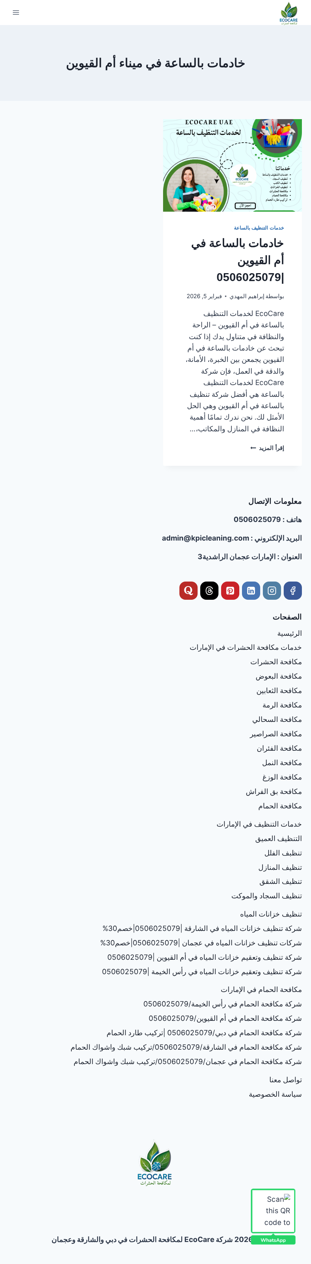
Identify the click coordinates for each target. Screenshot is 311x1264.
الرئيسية (289, 633)
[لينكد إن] (251, 591)
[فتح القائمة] (16, 13)
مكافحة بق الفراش (274, 791)
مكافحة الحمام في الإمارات (261, 989)
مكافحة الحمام (280, 806)
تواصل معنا (285, 1079)
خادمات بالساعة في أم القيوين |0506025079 (237, 260)
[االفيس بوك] (293, 591)
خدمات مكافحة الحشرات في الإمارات (246, 647)
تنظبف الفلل (283, 853)
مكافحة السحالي (277, 719)
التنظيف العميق (278, 838)
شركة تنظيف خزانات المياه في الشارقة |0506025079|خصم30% (202, 928)
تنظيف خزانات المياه (271, 914)
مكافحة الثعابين (279, 690)
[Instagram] (272, 591)
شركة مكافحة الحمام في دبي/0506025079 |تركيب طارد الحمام (204, 1032)
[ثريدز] (209, 591)
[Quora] (188, 591)
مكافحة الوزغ (282, 777)
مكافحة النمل (282, 762)
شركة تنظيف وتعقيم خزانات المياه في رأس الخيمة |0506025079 (202, 971)
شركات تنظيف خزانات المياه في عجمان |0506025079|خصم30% (201, 943)
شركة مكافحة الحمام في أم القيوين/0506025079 (225, 1018)
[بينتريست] (230, 591)
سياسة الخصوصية (275, 1094)
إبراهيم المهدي (246, 296)
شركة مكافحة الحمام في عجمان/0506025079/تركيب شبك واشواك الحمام (188, 1061)
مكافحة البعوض (279, 676)
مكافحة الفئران (279, 748)
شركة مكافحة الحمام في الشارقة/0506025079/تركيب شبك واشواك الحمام (186, 1047)
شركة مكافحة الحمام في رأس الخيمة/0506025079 (222, 1004)
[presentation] (232, 165)
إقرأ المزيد (267, 447)
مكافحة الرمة (282, 705)
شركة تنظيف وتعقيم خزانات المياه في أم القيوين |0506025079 (204, 957)
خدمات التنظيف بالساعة (259, 228)
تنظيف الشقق (280, 881)
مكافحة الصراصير (276, 733)
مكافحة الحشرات (276, 661)
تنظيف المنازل (280, 867)
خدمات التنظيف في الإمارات (259, 824)
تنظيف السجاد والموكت (266, 895)
